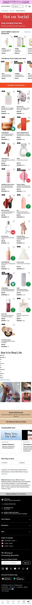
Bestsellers (12, 483)
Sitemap (26, 587)
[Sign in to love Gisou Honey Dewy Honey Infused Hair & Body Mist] (11, 62)
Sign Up (26, 563)
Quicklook (4, 42)
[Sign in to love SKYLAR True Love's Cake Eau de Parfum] (29, 299)
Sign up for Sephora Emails (9, 559)
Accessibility (19, 587)
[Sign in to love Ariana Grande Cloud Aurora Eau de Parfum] (29, 247)
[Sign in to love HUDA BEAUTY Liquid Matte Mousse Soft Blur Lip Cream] (13, 143)
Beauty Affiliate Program (18, 480)
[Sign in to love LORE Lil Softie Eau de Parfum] (29, 143)
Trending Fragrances (10, 487)
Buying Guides (4, 10)
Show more (27, 32)
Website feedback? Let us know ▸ (16, 494)
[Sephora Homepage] (5, 6)
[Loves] (26, 6)
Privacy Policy (4, 587)
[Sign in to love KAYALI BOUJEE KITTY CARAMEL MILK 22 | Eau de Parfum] (13, 91)
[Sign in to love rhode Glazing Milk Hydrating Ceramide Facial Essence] (29, 273)
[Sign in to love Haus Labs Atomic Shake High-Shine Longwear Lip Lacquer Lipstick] (13, 299)
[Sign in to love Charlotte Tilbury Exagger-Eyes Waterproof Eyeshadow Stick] (29, 221)
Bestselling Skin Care (18, 481)
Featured (12, 10)
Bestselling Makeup (6, 481)
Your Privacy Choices (6, 589)
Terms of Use (12, 587)
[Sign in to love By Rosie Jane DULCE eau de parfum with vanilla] (13, 221)
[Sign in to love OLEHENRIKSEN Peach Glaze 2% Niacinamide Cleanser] (13, 247)
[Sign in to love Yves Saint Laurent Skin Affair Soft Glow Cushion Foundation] (13, 324)
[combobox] (17, 6)
